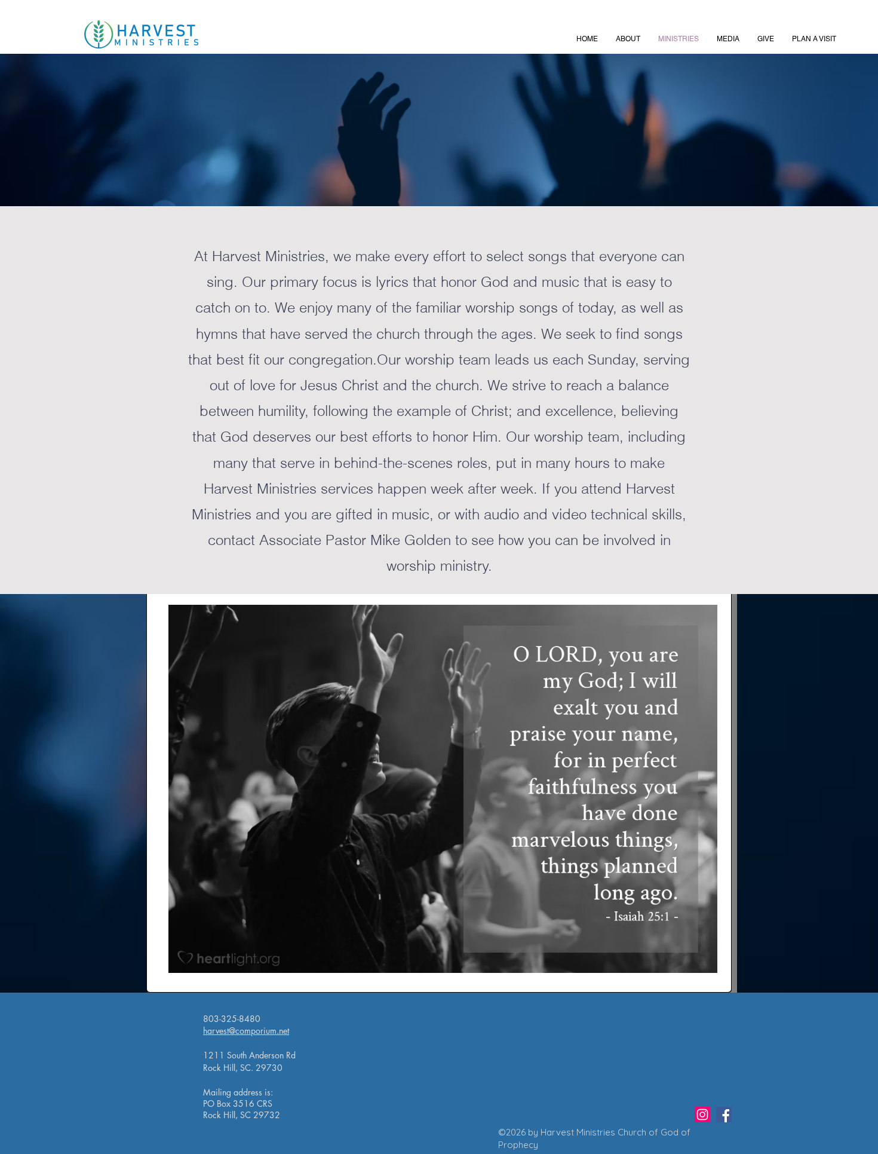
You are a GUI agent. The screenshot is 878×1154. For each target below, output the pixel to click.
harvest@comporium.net (246, 1030)
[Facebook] (724, 1114)
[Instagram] (702, 1114)
